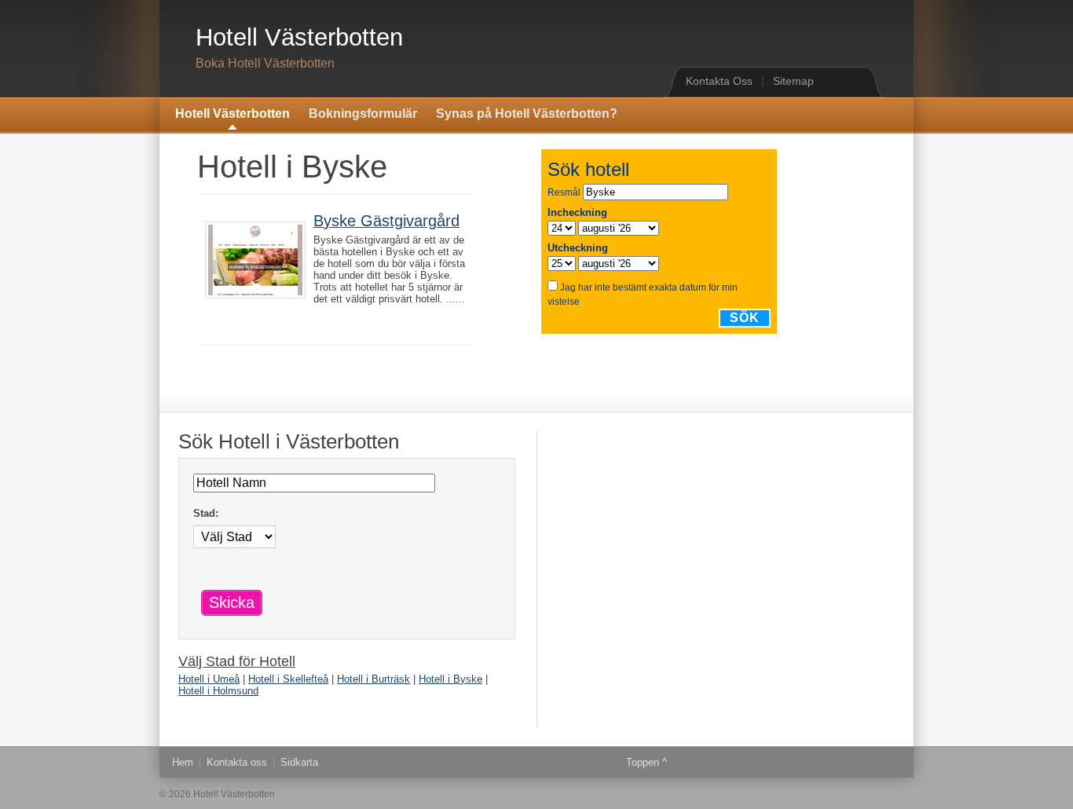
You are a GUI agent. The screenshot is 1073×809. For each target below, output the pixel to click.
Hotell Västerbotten (299, 37)
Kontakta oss (237, 762)
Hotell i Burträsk (373, 679)
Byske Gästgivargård (386, 220)
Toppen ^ (646, 762)
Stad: (205, 513)
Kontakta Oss (719, 81)
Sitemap (793, 81)
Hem (182, 762)
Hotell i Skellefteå (288, 679)
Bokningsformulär (363, 113)
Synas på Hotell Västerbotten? (526, 113)
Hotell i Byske (450, 679)
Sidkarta (299, 762)
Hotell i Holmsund (218, 691)
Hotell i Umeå (209, 679)
